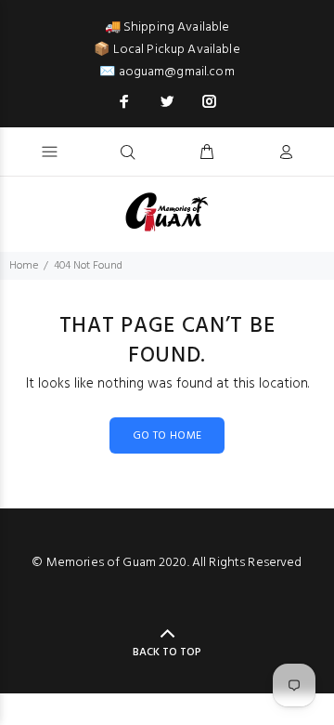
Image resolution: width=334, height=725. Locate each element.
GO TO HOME (167, 436)
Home (23, 266)
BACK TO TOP (167, 652)
